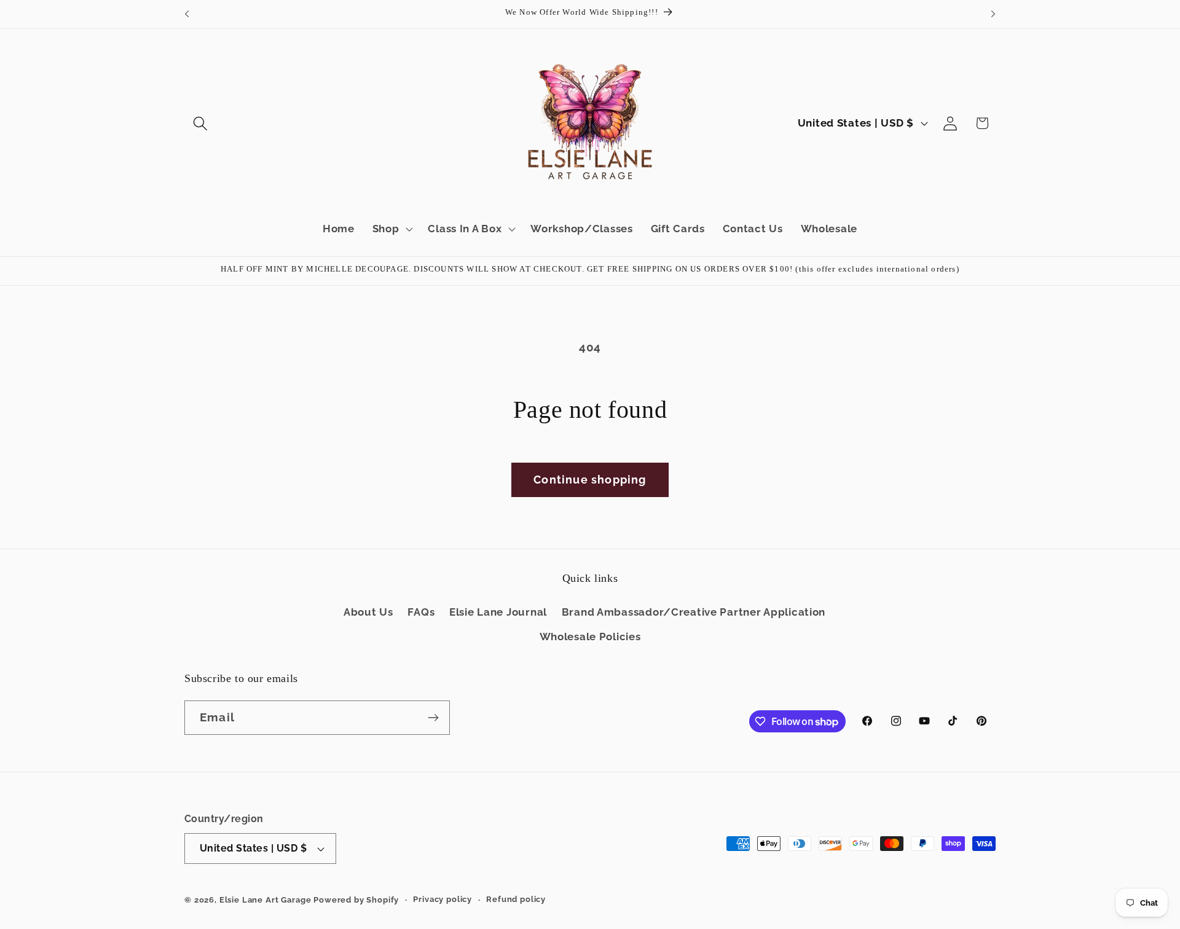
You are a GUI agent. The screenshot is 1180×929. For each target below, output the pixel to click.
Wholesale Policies (590, 636)
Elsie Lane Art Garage (265, 899)
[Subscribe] (433, 717)
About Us (368, 612)
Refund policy (516, 899)
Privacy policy (442, 899)
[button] (200, 123)
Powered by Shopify (356, 899)
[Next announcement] (993, 14)
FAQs (421, 612)
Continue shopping (589, 479)
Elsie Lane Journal (498, 612)
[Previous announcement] (186, 14)
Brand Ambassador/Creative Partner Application (693, 612)
